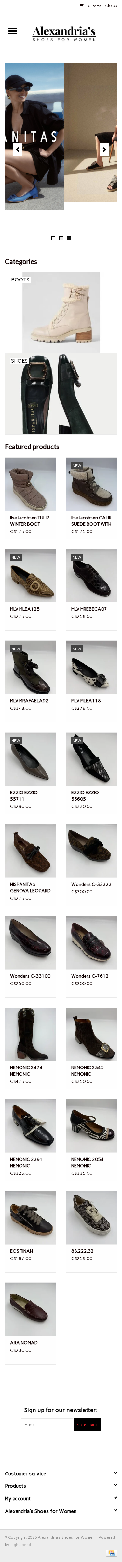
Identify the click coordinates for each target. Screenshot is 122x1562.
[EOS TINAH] (30, 1217)
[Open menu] (12, 30)
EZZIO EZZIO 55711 (24, 796)
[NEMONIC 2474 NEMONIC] (30, 1034)
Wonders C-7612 (90, 976)
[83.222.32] (91, 1217)
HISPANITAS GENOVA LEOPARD (30, 888)
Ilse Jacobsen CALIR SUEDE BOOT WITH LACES (91, 521)
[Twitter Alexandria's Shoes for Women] (61, 1444)
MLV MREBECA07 (89, 609)
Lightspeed (20, 1545)
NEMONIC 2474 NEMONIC (26, 1071)
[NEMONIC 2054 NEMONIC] (91, 1125)
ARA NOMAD (24, 1343)
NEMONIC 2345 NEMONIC (87, 1071)
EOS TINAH (21, 1251)
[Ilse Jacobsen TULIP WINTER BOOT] (30, 484)
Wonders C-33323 (91, 884)
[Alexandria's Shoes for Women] (74, 32)
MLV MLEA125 (25, 609)
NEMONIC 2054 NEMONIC (87, 1163)
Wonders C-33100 (30, 976)
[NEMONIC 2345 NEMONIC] (91, 1034)
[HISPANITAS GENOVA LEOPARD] (30, 850)
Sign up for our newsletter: (61, 1410)
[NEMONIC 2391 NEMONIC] (30, 1125)
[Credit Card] (110, 1553)
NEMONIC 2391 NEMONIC (26, 1163)
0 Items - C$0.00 (102, 6)
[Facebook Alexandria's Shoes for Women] (50, 1444)
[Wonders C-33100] (30, 942)
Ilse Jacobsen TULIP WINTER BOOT (29, 521)
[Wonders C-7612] (91, 942)
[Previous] (17, 149)
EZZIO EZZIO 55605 (85, 796)
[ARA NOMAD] (30, 1309)
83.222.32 (82, 1251)
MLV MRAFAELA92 (29, 701)
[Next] (104, 149)
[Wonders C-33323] (91, 850)
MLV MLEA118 (86, 701)
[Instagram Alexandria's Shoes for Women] (72, 1444)
